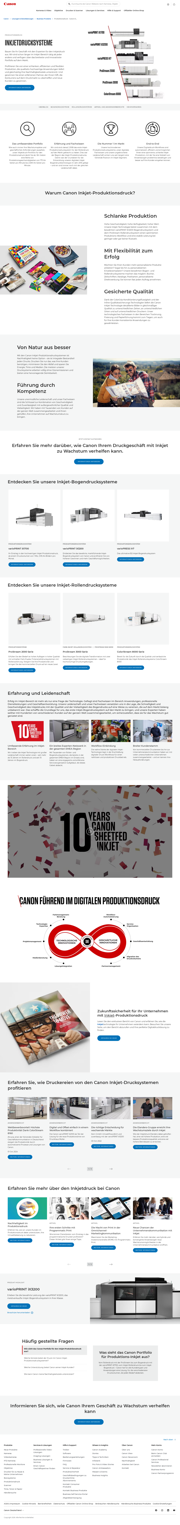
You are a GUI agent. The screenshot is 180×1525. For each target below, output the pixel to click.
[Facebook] (156, 1510)
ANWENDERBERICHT (16, 1123)
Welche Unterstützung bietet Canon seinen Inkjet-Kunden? (49, 1367)
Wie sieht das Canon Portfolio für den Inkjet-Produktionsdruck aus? (52, 1350)
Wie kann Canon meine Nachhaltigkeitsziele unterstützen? (49, 1374)
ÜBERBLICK (43, 107)
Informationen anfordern (20, 87)
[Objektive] (64, 10)
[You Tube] (174, 1510)
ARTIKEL (52, 1223)
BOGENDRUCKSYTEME (60, 107)
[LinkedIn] (168, 1510)
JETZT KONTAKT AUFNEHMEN (90, 439)
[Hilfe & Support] (122, 10)
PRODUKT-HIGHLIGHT (15, 1282)
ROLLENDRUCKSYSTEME (82, 107)
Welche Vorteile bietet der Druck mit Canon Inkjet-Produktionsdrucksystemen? (45, 1359)
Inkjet (109, 1015)
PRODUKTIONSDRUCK (13, 35)
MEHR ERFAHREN (134, 107)
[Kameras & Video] (52, 10)
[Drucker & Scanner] (84, 10)
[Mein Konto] (168, 4)
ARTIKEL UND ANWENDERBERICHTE (109, 107)
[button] (69, 1169)
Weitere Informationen (20, 1157)
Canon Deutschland (13, 1510)
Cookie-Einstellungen (162, 1504)
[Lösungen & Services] (105, 10)
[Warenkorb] (174, 4)
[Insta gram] (162, 1510)
